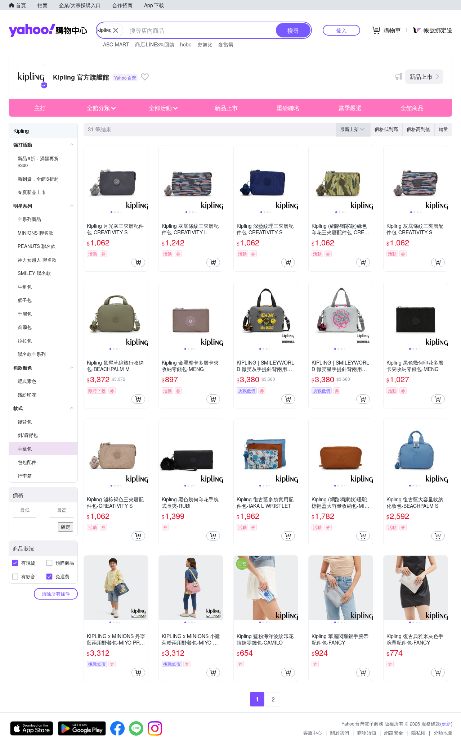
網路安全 (393, 732)
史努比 (204, 44)
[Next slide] (143, 177)
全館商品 (412, 108)
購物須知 (366, 732)
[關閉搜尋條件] (115, 30)
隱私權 (418, 732)
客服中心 (312, 732)
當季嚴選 (350, 108)
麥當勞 (225, 44)
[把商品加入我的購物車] (138, 262)
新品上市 (421, 76)
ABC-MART (116, 44)
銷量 (443, 129)
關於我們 (339, 732)
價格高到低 (418, 129)
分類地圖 (443, 732)
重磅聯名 (288, 108)
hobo (186, 44)
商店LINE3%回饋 (154, 44)
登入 (341, 30)
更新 (446, 723)
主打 (40, 108)
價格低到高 (386, 129)
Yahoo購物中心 (48, 30)
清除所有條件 (56, 593)
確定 (65, 526)
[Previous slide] (88, 177)
